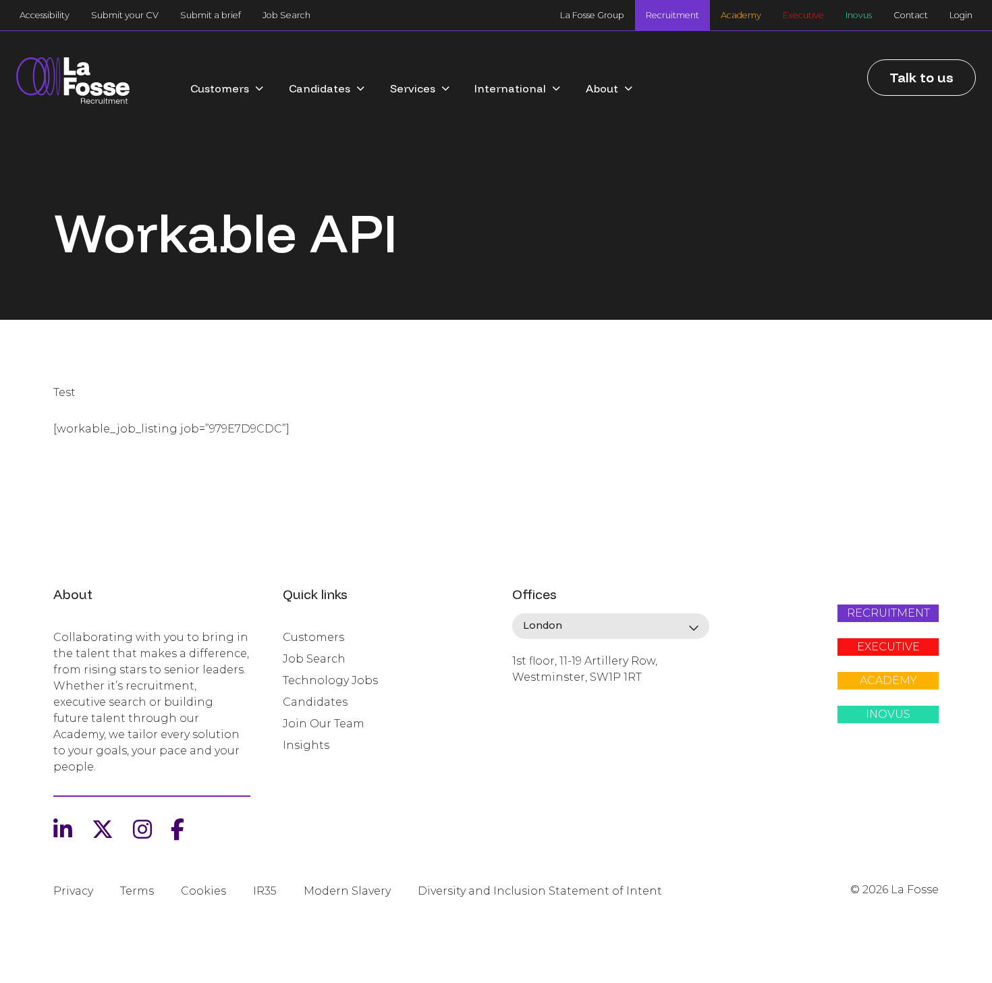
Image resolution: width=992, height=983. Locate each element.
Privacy (73, 890)
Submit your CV (125, 15)
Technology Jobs (330, 680)
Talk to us (921, 77)
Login (960, 15)
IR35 (265, 890)
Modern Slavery (347, 890)
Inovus (859, 15)
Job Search (286, 15)
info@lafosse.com (557, 701)
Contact (910, 15)
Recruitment (672, 15)
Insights (306, 745)
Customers (219, 88)
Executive (803, 15)
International (510, 88)
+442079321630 (551, 723)
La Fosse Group (592, 15)
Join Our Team (323, 723)
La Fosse (73, 81)
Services (412, 88)
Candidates (319, 88)
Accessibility (45, 15)
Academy (741, 15)
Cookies (203, 890)
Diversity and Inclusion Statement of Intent (540, 890)
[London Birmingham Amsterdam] (610, 626)
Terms (137, 890)
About (602, 88)
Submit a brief (210, 15)
